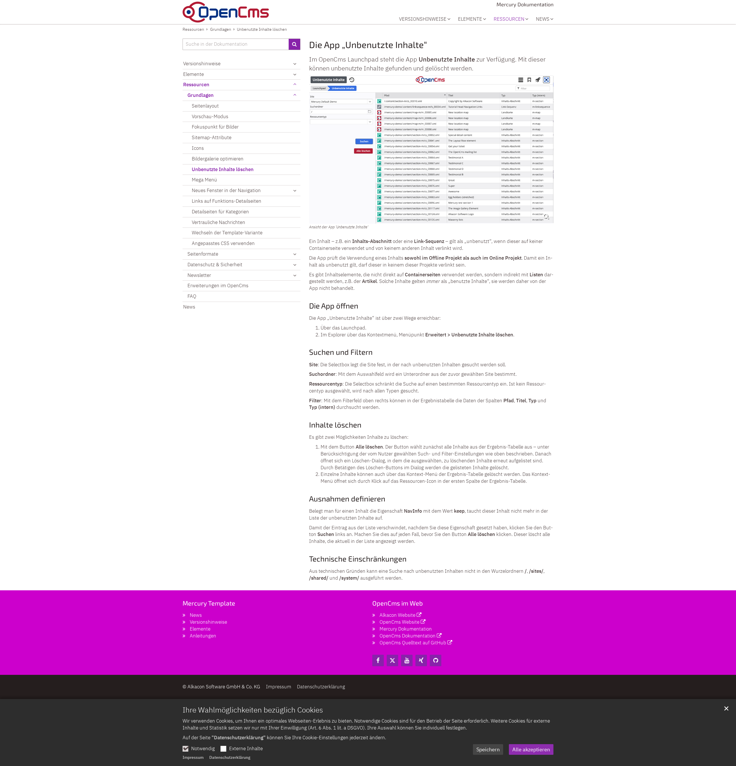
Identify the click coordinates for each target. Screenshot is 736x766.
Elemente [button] (470, 19)
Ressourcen (193, 29)
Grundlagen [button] (200, 95)
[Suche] (294, 44)
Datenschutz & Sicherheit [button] (214, 264)
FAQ (191, 296)
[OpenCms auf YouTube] (407, 660)
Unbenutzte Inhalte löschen (262, 29)
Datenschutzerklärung (229, 757)
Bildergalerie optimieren (218, 159)
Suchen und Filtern (341, 351)
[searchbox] (236, 44)
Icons (198, 148)
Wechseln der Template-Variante (227, 232)
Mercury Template (209, 603)
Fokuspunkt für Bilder (215, 127)
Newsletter (199, 275)
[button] (294, 190)
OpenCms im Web (397, 603)
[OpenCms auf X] (392, 660)
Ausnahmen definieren (347, 498)
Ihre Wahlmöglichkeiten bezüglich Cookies (253, 710)
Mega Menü (204, 180)
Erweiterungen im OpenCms (217, 285)
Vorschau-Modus (210, 116)
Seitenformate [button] (202, 254)
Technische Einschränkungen (358, 558)
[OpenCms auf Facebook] (378, 660)
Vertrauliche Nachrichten (218, 222)
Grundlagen (220, 29)
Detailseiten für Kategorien (220, 211)
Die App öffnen (333, 305)
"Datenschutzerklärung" (239, 737)
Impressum (193, 757)
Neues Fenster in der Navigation (226, 190)
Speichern (488, 749)
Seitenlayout (205, 106)
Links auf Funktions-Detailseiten (226, 201)
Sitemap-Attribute (211, 137)
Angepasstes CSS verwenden (223, 243)
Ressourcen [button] (509, 19)
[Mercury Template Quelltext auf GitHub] (435, 660)
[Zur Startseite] (226, 12)
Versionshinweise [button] (422, 19)
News (542, 19)
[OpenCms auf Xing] (421, 660)
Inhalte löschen (335, 424)
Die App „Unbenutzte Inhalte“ (368, 44)
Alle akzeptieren (531, 749)
